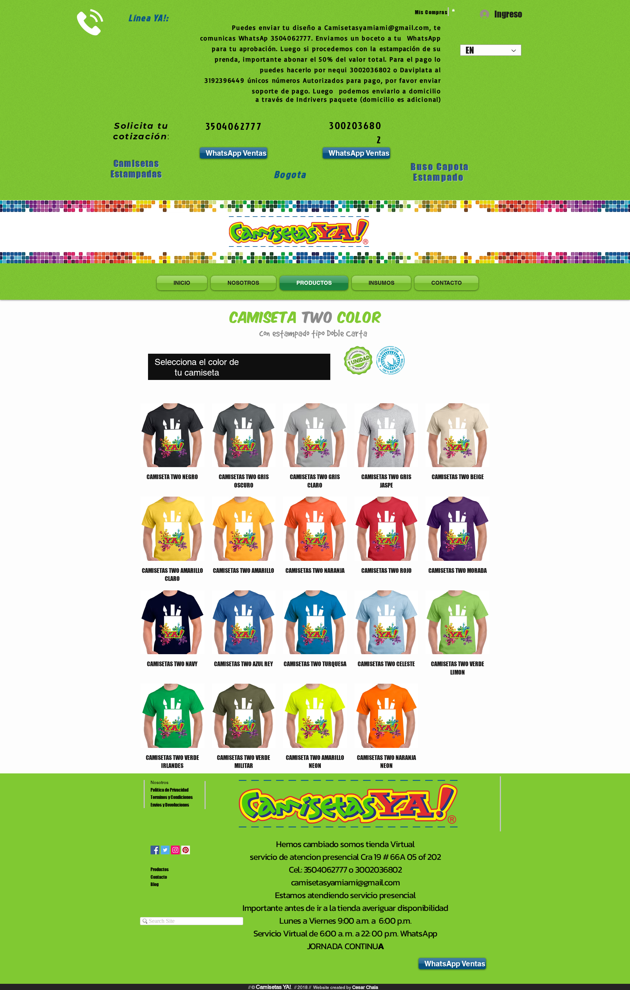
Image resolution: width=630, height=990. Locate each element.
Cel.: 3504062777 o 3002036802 (345, 869)
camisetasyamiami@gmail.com (345, 882)
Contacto (159, 877)
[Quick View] (172, 435)
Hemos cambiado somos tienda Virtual (345, 844)
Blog (155, 884)
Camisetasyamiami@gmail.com (376, 27)
